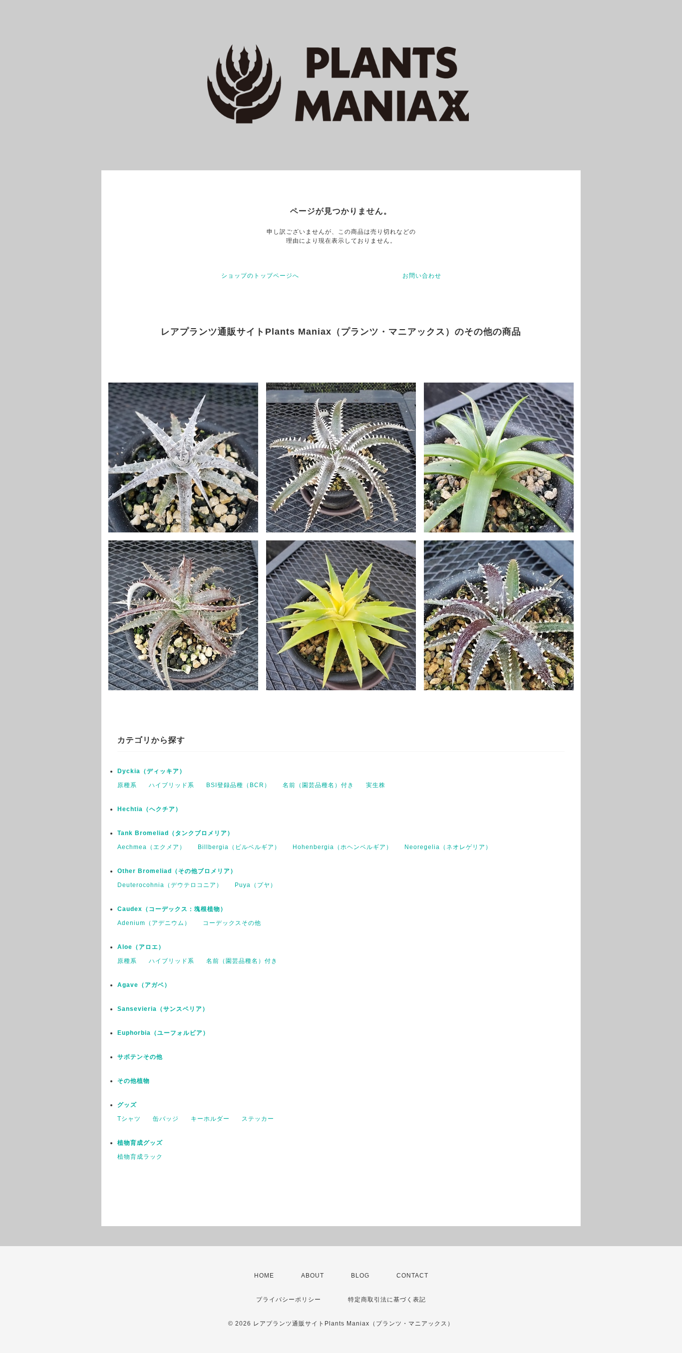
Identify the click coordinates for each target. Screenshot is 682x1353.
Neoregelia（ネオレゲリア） (448, 847)
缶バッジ (166, 1118)
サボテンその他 (140, 1056)
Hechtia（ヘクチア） (149, 809)
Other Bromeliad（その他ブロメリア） (177, 871)
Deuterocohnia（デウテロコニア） (170, 885)
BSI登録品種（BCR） (238, 785)
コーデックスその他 (232, 922)
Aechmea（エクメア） (151, 847)
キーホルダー (210, 1118)
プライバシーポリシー (288, 1299)
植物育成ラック (140, 1156)
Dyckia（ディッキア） (151, 771)
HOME (264, 1275)
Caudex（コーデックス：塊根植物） (172, 908)
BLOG (360, 1275)
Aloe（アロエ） (141, 946)
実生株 (375, 785)
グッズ (127, 1104)
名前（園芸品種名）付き (318, 785)
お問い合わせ (421, 275)
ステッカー (258, 1118)
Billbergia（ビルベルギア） (239, 847)
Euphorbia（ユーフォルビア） (163, 1032)
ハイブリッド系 (171, 785)
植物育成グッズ (140, 1142)
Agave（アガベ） (144, 984)
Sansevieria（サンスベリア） (163, 1008)
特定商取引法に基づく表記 (387, 1299)
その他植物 (133, 1080)
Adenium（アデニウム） (154, 922)
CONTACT (412, 1275)
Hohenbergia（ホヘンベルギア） (342, 847)
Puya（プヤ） (256, 885)
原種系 (127, 785)
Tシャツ (129, 1118)
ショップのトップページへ (260, 275)
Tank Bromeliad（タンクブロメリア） (175, 833)
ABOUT (312, 1275)
